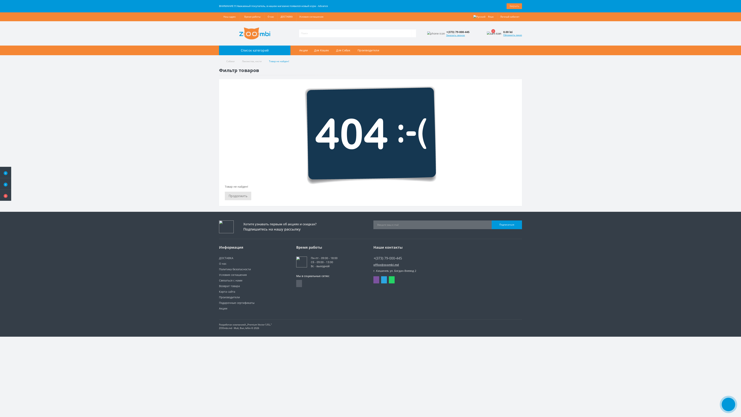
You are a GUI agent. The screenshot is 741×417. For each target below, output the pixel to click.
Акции (303, 50)
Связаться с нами (230, 280)
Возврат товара (229, 286)
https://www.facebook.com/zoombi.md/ (299, 283)
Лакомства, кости (252, 61)
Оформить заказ (512, 35)
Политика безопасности (235, 269)
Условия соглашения (311, 16)
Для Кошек (321, 50)
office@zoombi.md (386, 265)
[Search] (413, 33)
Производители (368, 50)
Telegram (384, 279)
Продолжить (238, 196)
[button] (5, 195)
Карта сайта (227, 291)
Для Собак (343, 50)
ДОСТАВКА (287, 16)
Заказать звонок (455, 35)
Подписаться (506, 224)
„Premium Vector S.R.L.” (259, 324)
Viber (376, 279)
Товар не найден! (279, 61)
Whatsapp (392, 279)
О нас (271, 16)
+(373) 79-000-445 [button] (388, 258)
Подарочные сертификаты (237, 303)
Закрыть (514, 6)
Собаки (230, 61)
